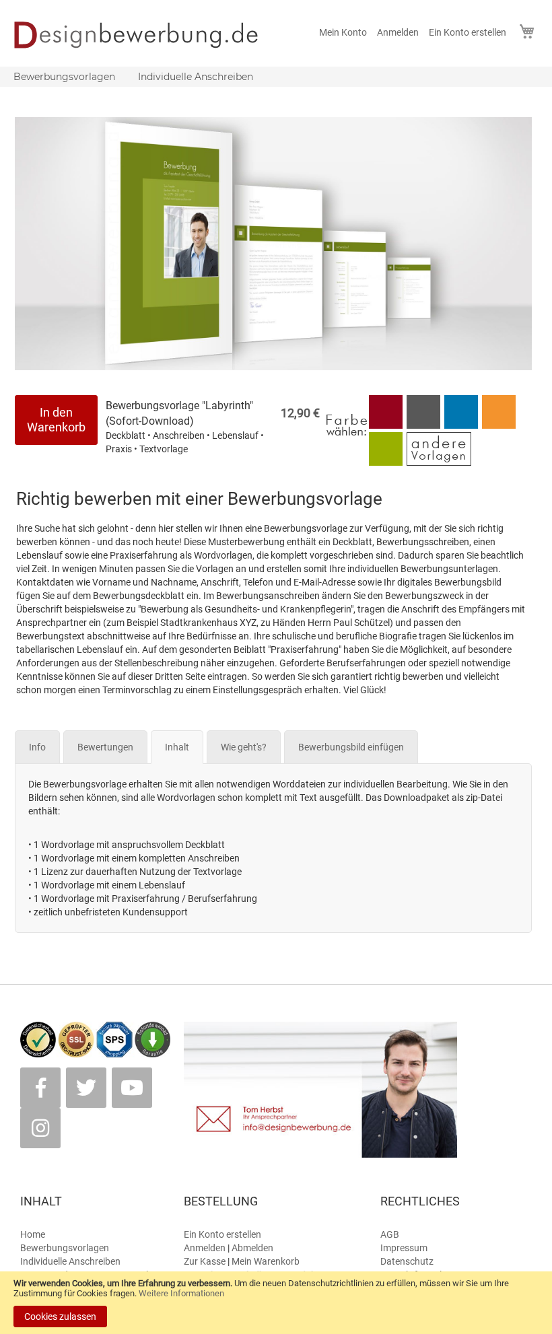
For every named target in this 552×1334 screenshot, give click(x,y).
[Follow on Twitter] (86, 1087)
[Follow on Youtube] (132, 1087)
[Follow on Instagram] (40, 1128)
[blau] (461, 425)
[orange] (499, 425)
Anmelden (398, 32)
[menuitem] (64, 77)
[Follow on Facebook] (40, 1087)
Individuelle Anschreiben (70, 1261)
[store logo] (144, 34)
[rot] (386, 425)
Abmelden (252, 1247)
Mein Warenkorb (266, 1261)
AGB (389, 1234)
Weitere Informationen (181, 1293)
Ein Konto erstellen (467, 32)
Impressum (403, 1247)
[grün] (387, 462)
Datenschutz (407, 1261)
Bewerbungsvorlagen (64, 1247)
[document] (276, 1302)
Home (32, 1234)
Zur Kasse (205, 1261)
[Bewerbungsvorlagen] (439, 462)
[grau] (423, 425)
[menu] (276, 77)
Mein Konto (343, 32)
